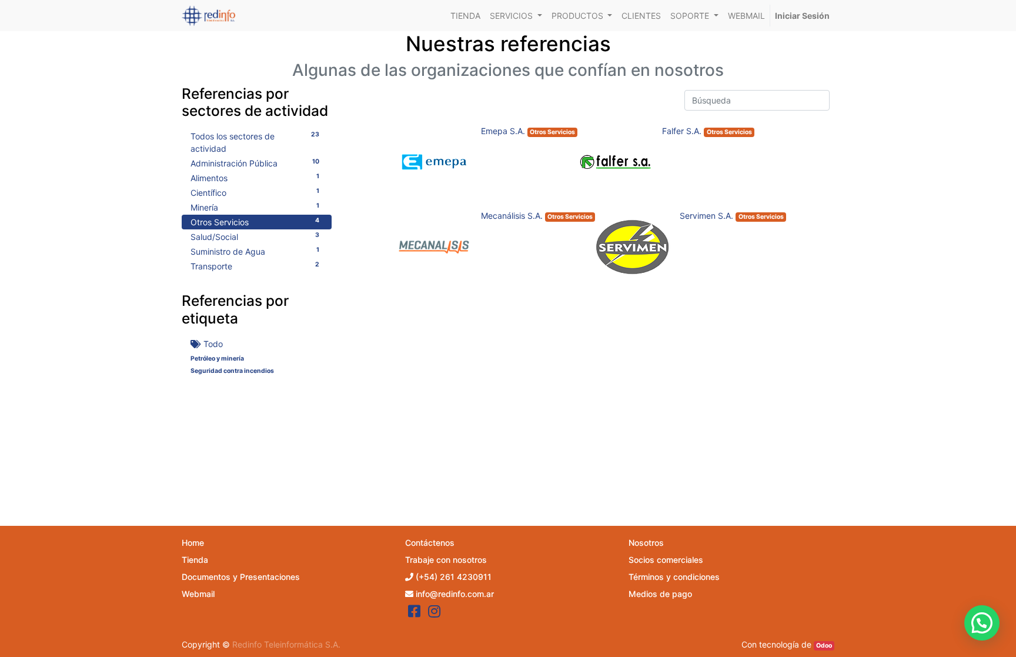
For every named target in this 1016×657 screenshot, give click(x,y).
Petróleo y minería (217, 358)
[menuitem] (465, 15)
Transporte (254, 266)
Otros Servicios (254, 221)
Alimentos (254, 177)
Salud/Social (254, 236)
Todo (212, 344)
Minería (254, 207)
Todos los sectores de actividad (254, 142)
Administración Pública (254, 163)
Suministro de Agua (254, 251)
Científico (254, 192)
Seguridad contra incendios (232, 371)
